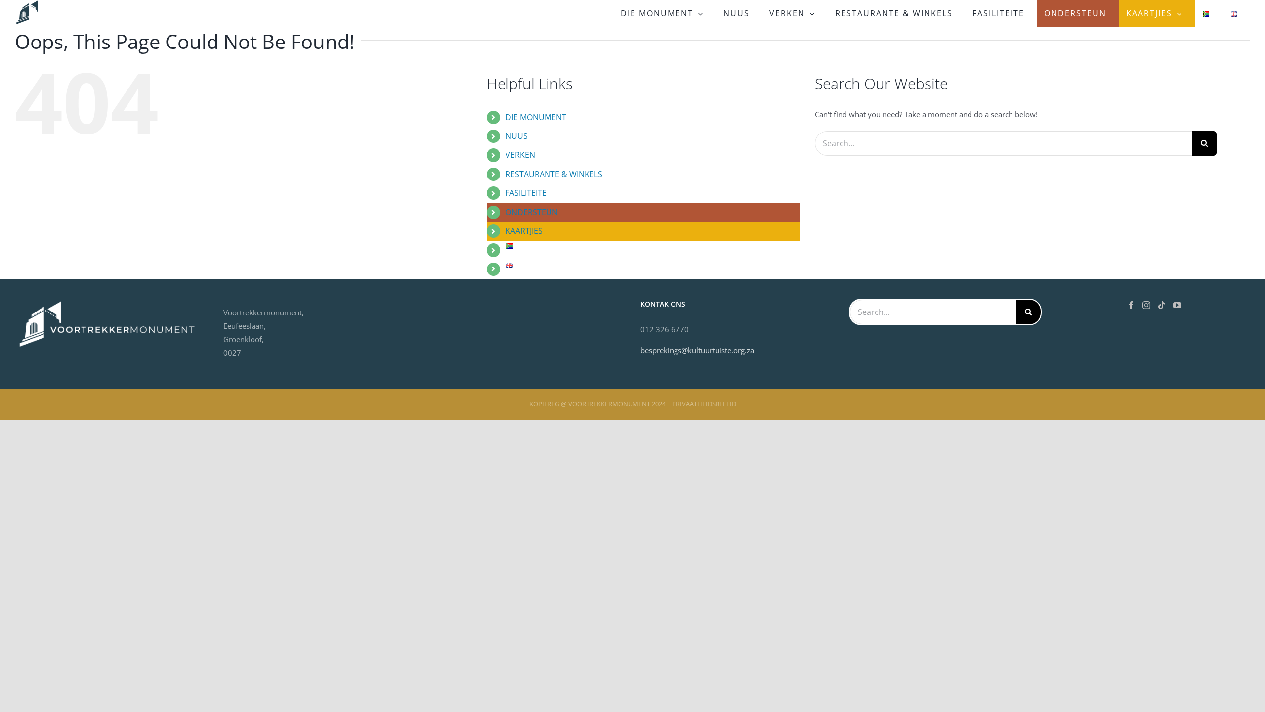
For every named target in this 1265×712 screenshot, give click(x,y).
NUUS (517, 136)
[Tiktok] (1162, 305)
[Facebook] (1131, 305)
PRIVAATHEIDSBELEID (704, 404)
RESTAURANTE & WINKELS (554, 174)
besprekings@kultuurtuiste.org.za (697, 350)
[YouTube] (1177, 305)
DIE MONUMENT (536, 117)
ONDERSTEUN (532, 212)
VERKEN (520, 154)
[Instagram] (1146, 305)
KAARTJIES (524, 230)
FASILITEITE (526, 192)
